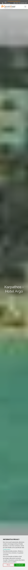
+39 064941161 (7, 3)
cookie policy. (6, 549)
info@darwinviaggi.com (14, 1)
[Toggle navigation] (25, 6)
